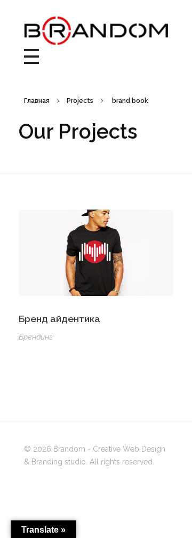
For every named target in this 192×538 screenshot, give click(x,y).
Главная (37, 101)
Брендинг (36, 337)
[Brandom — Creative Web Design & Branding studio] (96, 30)
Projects (80, 101)
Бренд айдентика (59, 318)
